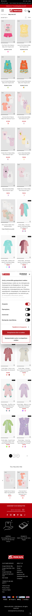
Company (19, 578)
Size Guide (5, 577)
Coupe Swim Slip (6, 571)
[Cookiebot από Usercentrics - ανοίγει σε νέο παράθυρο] (20, 274)
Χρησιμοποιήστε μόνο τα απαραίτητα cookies (16, 339)
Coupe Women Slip (7, 565)
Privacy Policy (6, 587)
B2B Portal (20, 571)
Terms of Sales (6, 589)
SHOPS (5, 1)
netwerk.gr (21, 610)
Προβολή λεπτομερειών (19, 327)
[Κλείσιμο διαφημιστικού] (29, 274)
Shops (18, 567)
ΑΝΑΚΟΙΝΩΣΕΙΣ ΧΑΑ (22, 576)
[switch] (27, 309)
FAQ (3, 591)
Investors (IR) (21, 573)
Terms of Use (6, 585)
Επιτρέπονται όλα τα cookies (16, 332)
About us (19, 565)
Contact (19, 569)
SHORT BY (4, 17)
